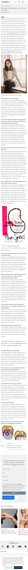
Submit (14, 493)
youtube (19, 546)
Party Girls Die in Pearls (12, 33)
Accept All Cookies (18, 567)
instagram (13, 547)
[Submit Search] (15, 2)
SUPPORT (4, 551)
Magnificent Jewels (5, 52)
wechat (25, 546)
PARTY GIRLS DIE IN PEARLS (13, 245)
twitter (3, 547)
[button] (14, 506)
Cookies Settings (9, 567)
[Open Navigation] (26, 2)
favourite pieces (11, 51)
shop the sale (15, 383)
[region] (14, 563)
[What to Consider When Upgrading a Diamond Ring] (9, 519)
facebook (8, 547)
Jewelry (2, 6)
